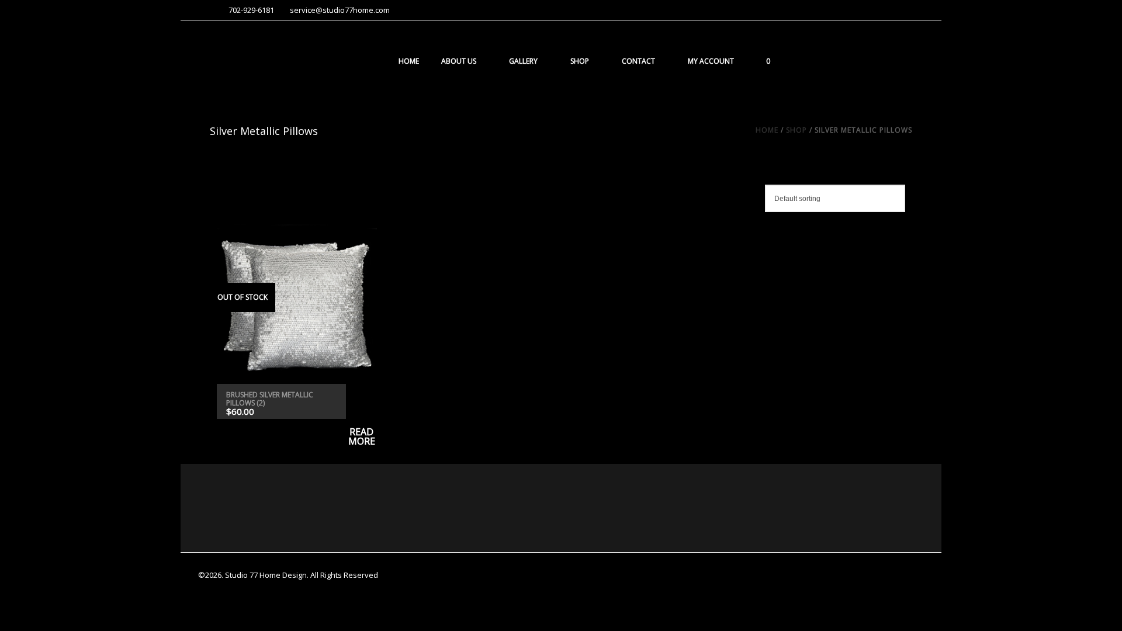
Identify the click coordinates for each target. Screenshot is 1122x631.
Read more (361, 401)
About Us (458, 61)
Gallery (523, 61)
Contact (638, 61)
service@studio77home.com (340, 10)
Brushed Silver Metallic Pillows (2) (269, 399)
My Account (711, 61)
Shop (579, 61)
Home (409, 61)
